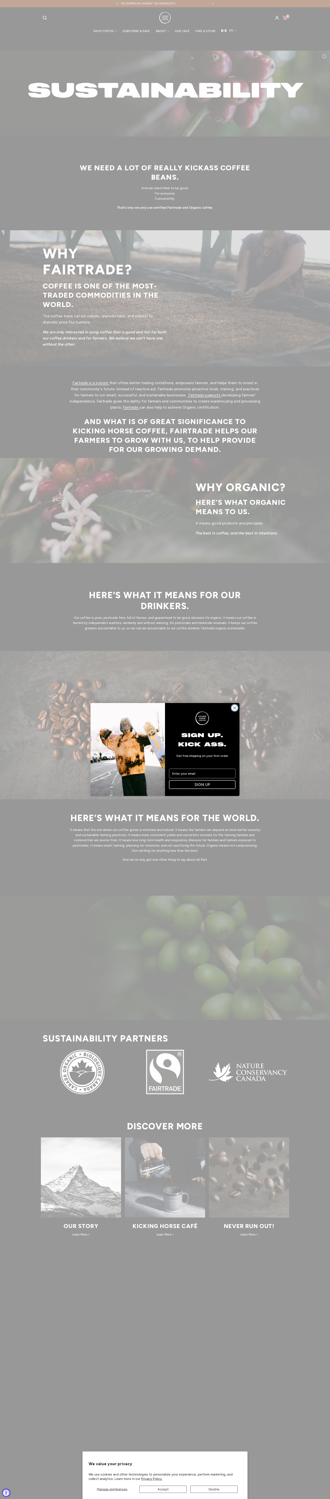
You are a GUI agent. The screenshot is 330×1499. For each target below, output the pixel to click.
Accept (163, 1489)
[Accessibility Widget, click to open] (6, 1492)
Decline (214, 1489)
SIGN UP (202, 784)
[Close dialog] (234, 708)
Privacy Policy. (152, 1479)
